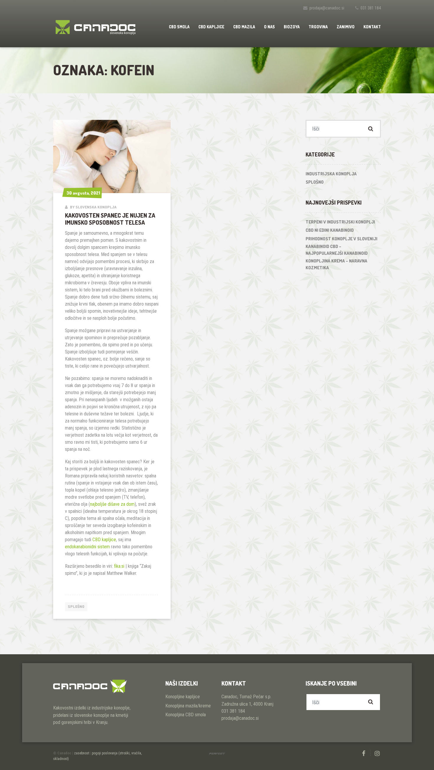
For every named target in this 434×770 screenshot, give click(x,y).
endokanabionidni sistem (87, 546)
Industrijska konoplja (331, 174)
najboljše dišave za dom (112, 504)
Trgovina (318, 26)
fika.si (119, 566)
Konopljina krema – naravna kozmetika (336, 264)
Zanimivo (346, 26)
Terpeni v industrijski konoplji (340, 222)
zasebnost (81, 753)
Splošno (76, 606)
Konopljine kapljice (182, 696)
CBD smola (179, 26)
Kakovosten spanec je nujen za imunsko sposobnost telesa (110, 218)
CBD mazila (244, 26)
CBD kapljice (211, 26)
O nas (269, 26)
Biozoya (292, 26)
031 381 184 (370, 8)
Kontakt (372, 26)
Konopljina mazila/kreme (188, 706)
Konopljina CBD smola (185, 714)
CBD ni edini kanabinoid (330, 230)
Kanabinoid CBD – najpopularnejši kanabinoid (337, 250)
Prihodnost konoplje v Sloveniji (341, 239)
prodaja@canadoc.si (326, 8)
